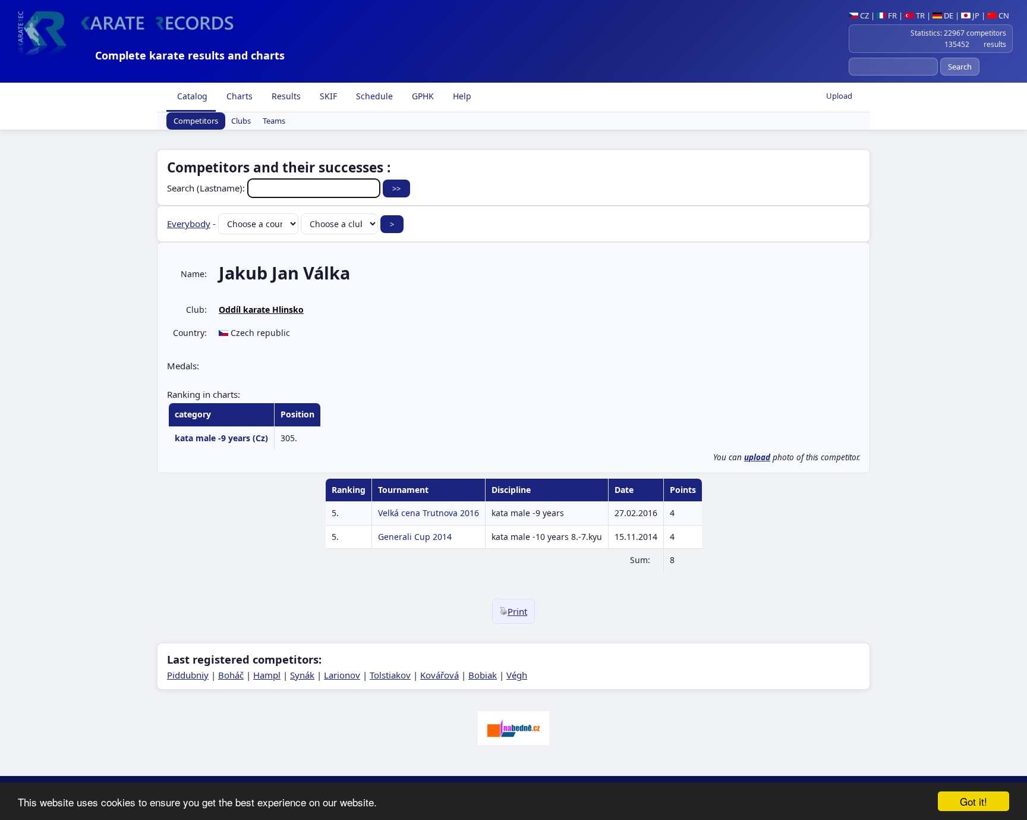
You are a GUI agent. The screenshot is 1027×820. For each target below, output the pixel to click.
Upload (839, 95)
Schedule (373, 96)
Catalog (191, 96)
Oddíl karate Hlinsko (261, 309)
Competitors (196, 121)
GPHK (421, 96)
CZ (863, 15)
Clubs (241, 121)
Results (285, 96)
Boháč (231, 675)
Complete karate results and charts (190, 55)
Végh (516, 675)
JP (975, 15)
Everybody (188, 224)
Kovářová (439, 675)
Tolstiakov (390, 675)
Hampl (267, 675)
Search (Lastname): (207, 188)
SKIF (327, 96)
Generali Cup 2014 (415, 536)
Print (517, 611)
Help (461, 96)
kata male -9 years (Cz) (221, 438)
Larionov (342, 675)
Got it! (973, 801)
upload (757, 457)
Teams (274, 121)
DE (947, 15)
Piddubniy (188, 675)
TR (919, 15)
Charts (238, 96)
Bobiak (482, 675)
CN (1003, 15)
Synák (302, 675)
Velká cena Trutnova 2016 (428, 513)
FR (891, 15)
